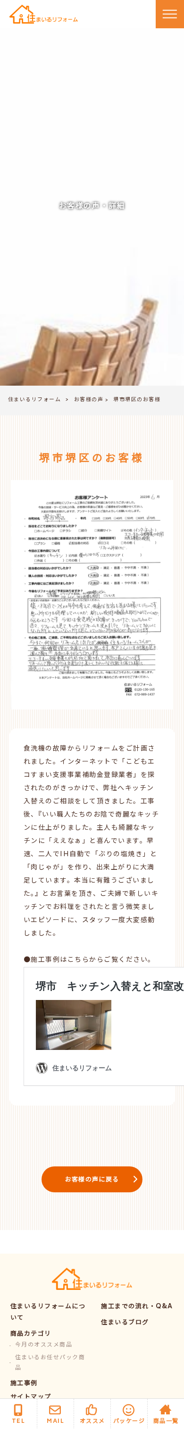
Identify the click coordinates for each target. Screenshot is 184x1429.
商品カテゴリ (30, 1334)
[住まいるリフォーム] (43, 14)
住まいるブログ (125, 1323)
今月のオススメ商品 (44, 1345)
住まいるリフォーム (34, 400)
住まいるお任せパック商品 (50, 1363)
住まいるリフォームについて (48, 1313)
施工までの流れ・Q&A (137, 1307)
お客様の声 (89, 400)
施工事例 (24, 1384)
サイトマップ (30, 1397)
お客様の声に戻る (92, 1180)
